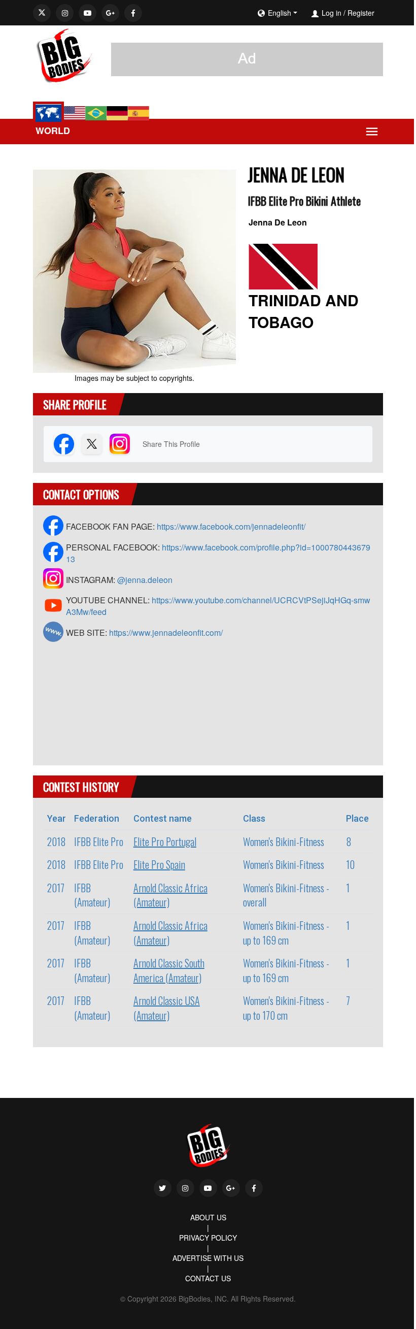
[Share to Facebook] (64, 444)
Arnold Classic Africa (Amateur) (170, 895)
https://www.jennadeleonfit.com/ (166, 632)
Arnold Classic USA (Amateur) (166, 1008)
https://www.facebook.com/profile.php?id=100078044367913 (218, 553)
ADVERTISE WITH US (208, 1258)
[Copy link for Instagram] (120, 444)
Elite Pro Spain (159, 864)
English (279, 13)
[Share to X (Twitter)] (92, 444)
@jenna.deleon (144, 580)
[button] (308, 13)
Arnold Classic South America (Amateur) (168, 970)
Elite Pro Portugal (164, 841)
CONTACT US (208, 1278)
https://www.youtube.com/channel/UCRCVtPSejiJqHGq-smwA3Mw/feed (218, 606)
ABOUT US (208, 1217)
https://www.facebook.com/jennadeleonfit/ (231, 526)
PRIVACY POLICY (208, 1238)
